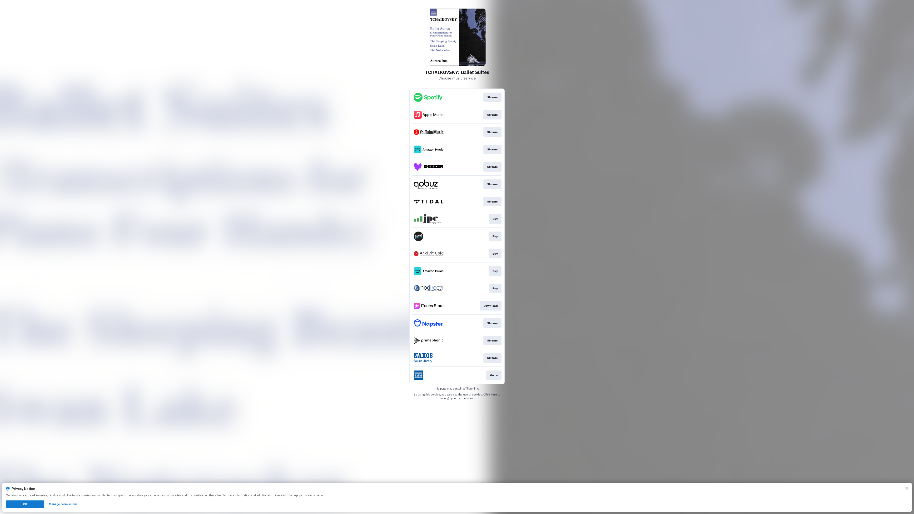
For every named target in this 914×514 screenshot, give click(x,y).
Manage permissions (63, 504)
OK (25, 504)
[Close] (906, 488)
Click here (490, 394)
